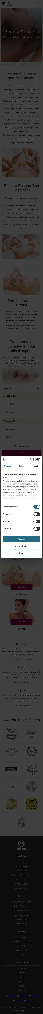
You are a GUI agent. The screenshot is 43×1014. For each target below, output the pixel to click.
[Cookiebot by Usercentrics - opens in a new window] (30, 459)
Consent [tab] (7, 466)
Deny (21, 553)
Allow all (21, 539)
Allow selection (21, 546)
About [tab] (35, 466)
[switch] (36, 514)
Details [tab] (21, 466)
